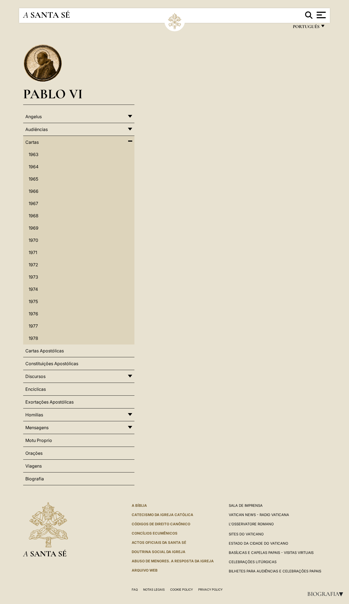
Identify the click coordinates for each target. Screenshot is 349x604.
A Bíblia (139, 505)
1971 (33, 252)
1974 (33, 289)
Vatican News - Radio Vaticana (259, 515)
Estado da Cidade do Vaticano (258, 543)
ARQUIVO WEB (145, 570)
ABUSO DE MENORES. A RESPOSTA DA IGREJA (173, 561)
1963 (33, 154)
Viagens (33, 466)
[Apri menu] (320, 15)
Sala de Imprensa (246, 505)
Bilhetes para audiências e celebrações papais (275, 571)
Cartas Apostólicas (44, 350)
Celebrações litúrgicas (252, 562)
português (306, 28)
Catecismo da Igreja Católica (162, 515)
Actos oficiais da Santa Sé (159, 542)
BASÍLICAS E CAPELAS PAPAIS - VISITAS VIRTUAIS (271, 552)
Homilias (34, 414)
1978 (33, 338)
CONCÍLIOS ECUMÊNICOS (154, 533)
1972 (33, 264)
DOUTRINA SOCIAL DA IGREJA (158, 552)
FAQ (135, 589)
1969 (33, 228)
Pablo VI (53, 94)
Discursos (35, 376)
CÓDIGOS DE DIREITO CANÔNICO (161, 524)
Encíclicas (35, 389)
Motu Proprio (38, 440)
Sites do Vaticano (246, 534)
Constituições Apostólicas (51, 363)
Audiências (36, 129)
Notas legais (154, 589)
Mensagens (37, 427)
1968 (33, 215)
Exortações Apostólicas (49, 402)
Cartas (32, 142)
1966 (33, 191)
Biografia (327, 593)
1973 (33, 277)
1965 (33, 179)
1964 (33, 166)
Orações (34, 453)
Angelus (33, 116)
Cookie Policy (181, 589)
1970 (33, 240)
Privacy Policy (210, 589)
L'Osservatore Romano (251, 524)
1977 (33, 326)
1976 (33, 313)
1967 (33, 203)
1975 (33, 301)
